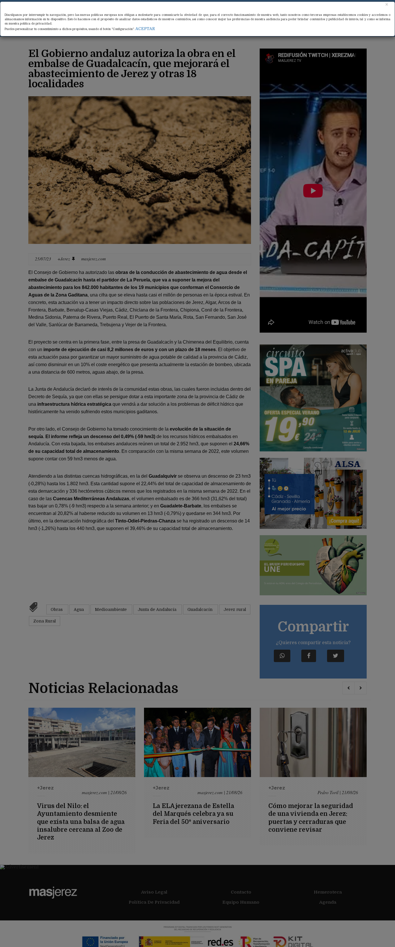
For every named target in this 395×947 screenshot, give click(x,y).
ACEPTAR (145, 28)
